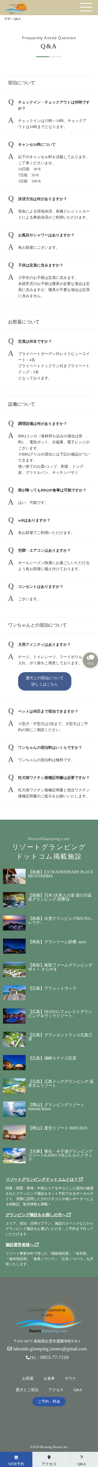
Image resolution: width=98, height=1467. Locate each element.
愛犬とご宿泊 (27, 1390)
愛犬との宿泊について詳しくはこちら (45, 681)
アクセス (56, 1390)
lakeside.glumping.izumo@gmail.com (49, 1348)
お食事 (49, 1378)
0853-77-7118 (54, 1357)
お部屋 (27, 1378)
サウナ (70, 1378)
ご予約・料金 (49, 1401)
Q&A (78, 1390)
